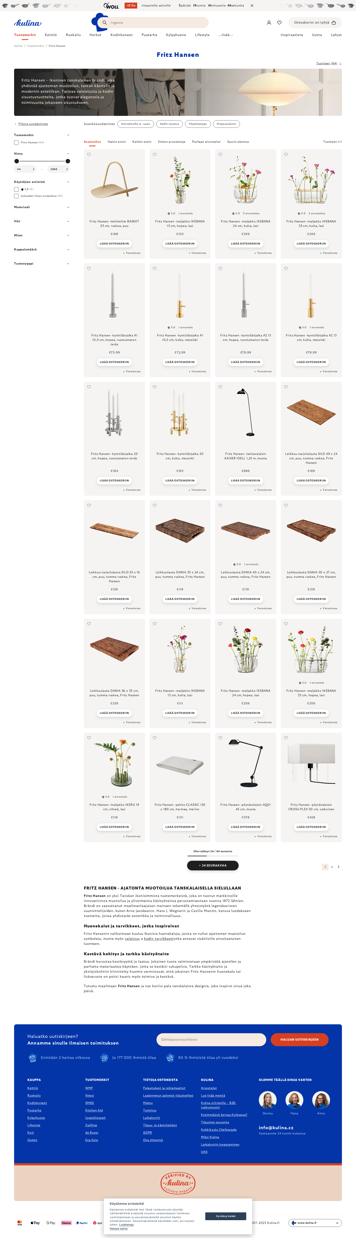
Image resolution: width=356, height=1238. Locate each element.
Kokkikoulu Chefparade (219, 1129)
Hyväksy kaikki (225, 1216)
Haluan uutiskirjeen (300, 1039)
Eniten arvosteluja (171, 141)
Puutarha (34, 1110)
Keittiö (32, 1088)
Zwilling (91, 1125)
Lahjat (336, 35)
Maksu (148, 1103)
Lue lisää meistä (213, 1095)
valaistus (132, 939)
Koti (30, 1132)
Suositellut (92, 141)
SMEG (89, 1103)
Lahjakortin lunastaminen (220, 1144)
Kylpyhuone (36, 1117)
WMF (89, 1088)
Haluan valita (119, 1228)
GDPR (147, 1132)
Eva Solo (91, 1140)
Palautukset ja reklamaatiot (164, 1088)
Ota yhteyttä (153, 1140)
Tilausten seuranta (215, 1122)
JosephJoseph (95, 1117)
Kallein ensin (141, 141)
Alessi (89, 1095)
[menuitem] (25, 36)
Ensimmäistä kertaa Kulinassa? (224, 1114)
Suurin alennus (238, 141)
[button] (213, 143)
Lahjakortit (151, 1117)
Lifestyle (33, 1125)
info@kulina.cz (276, 1128)
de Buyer (91, 1132)
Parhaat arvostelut (206, 141)
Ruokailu (34, 1095)
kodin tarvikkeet (158, 939)
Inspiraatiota (292, 35)
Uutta (317, 35)
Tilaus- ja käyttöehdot (160, 1125)
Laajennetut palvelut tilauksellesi (168, 1095)
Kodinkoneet (37, 1103)
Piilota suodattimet (33, 124)
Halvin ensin (117, 141)
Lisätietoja (126, 1224)
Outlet (32, 1140)
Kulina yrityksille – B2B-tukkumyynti (218, 1105)
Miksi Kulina (210, 1137)
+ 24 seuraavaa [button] (213, 865)
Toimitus (149, 1110)
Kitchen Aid (94, 1110)
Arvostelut (209, 1088)
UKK (204, 1152)
